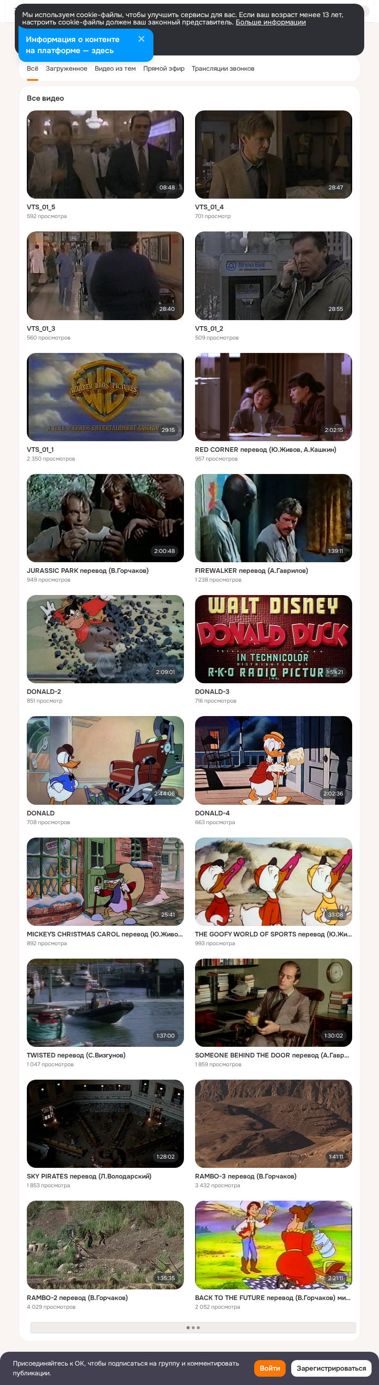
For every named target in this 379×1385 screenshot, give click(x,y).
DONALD (41, 813)
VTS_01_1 (40, 449)
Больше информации (271, 22)
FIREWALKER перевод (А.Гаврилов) (251, 570)
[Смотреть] (105, 154)
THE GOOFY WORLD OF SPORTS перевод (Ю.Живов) (273, 934)
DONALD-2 (44, 691)
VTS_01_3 (41, 328)
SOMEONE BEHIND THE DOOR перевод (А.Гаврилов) (273, 1055)
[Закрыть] (141, 39)
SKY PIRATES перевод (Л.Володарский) (89, 1176)
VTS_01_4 (209, 207)
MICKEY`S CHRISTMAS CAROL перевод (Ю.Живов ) (105, 934)
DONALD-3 (212, 691)
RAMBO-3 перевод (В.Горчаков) (246, 1176)
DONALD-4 (212, 813)
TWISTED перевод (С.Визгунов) (76, 1055)
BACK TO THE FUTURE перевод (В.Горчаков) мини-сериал (273, 1298)
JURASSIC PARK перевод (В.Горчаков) (88, 570)
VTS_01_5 (41, 207)
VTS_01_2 (209, 328)
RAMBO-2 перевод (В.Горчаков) (77, 1298)
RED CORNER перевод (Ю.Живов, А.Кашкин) (265, 449)
